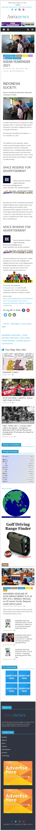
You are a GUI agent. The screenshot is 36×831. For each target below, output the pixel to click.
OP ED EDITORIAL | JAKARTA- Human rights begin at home (18, 399)
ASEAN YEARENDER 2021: (18, 71)
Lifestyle (4, 746)
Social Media (17, 58)
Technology (5, 756)
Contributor (21, 68)
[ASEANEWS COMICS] (18, 354)
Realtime (12, 517)
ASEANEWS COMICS (10, 372)
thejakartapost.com (11, 288)
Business (4, 752)
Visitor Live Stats (7, 488)
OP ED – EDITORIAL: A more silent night (16, 325)
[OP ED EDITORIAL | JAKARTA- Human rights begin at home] (18, 380)
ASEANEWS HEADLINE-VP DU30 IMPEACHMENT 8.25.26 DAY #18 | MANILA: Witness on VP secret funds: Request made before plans (17, 598)
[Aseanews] (4, 29)
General (19, 56)
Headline (4, 737)
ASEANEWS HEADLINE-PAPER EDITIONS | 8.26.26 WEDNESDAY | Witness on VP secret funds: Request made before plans (23, 624)
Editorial (4, 740)
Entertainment (6, 749)
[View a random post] (32, 29)
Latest (25, 56)
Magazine (8, 58)
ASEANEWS (7, 56)
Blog (13, 56)
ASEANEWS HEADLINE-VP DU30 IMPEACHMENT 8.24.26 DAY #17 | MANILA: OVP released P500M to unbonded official (23, 639)
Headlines (21, 588)
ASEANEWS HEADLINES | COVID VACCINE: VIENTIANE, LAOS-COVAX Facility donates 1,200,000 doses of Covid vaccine (16, 339)
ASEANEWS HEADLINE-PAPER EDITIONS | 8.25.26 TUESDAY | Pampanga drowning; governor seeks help (23, 653)
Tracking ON (19, 517)
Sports (4, 743)
